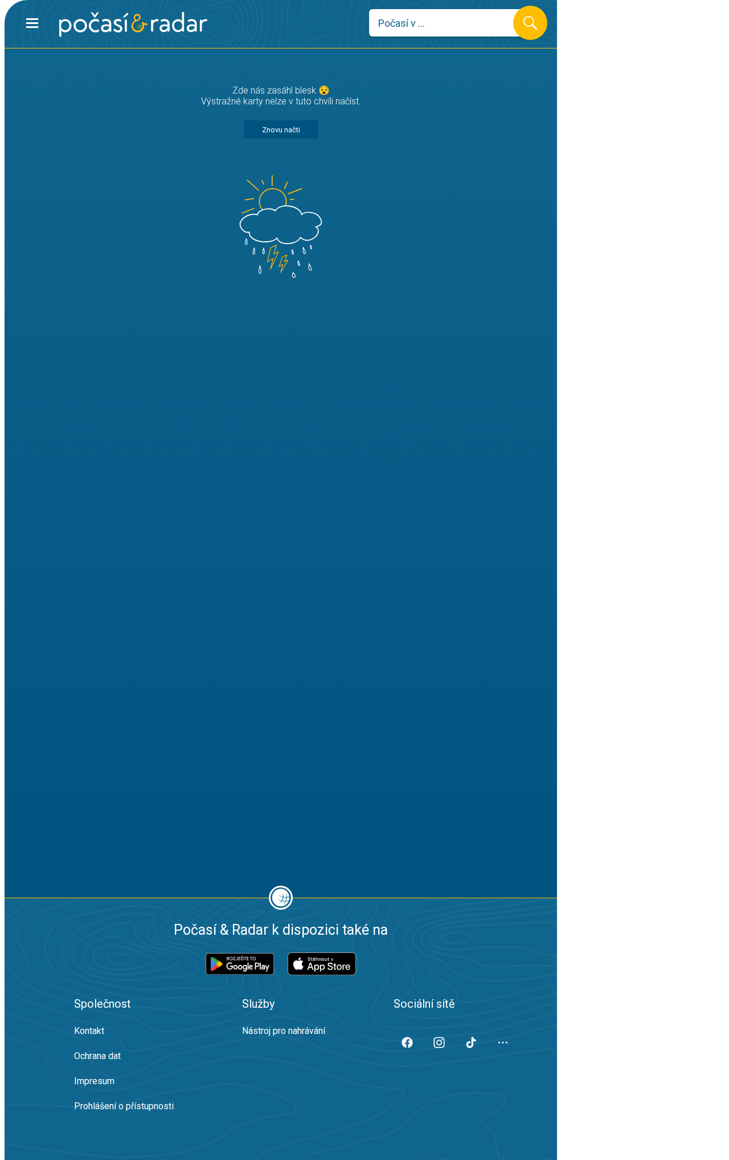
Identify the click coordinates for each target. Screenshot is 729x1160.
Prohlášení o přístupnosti (124, 1106)
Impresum (94, 1081)
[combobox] (449, 22)
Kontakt (89, 1030)
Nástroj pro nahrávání (283, 1030)
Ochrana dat (97, 1056)
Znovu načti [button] (281, 129)
